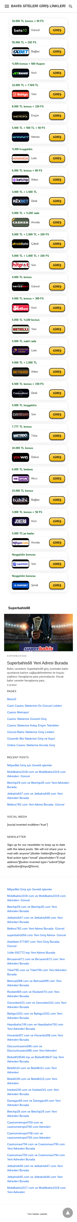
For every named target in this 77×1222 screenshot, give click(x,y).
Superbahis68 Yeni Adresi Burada (37, 663)
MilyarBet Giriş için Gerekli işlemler (29, 765)
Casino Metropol (18, 712)
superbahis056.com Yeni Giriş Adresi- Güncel (36, 935)
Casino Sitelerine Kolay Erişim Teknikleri (33, 725)
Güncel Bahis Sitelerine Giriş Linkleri (30, 732)
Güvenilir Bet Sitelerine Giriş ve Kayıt (31, 738)
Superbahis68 (17, 656)
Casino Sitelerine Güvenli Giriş (27, 718)
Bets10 (11, 699)
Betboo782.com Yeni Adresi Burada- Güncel (35, 804)
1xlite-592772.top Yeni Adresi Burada (31, 952)
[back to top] (68, 1213)
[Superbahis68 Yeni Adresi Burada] (38, 632)
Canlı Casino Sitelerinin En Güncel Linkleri (34, 705)
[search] (70, 6)
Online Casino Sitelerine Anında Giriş (31, 745)
